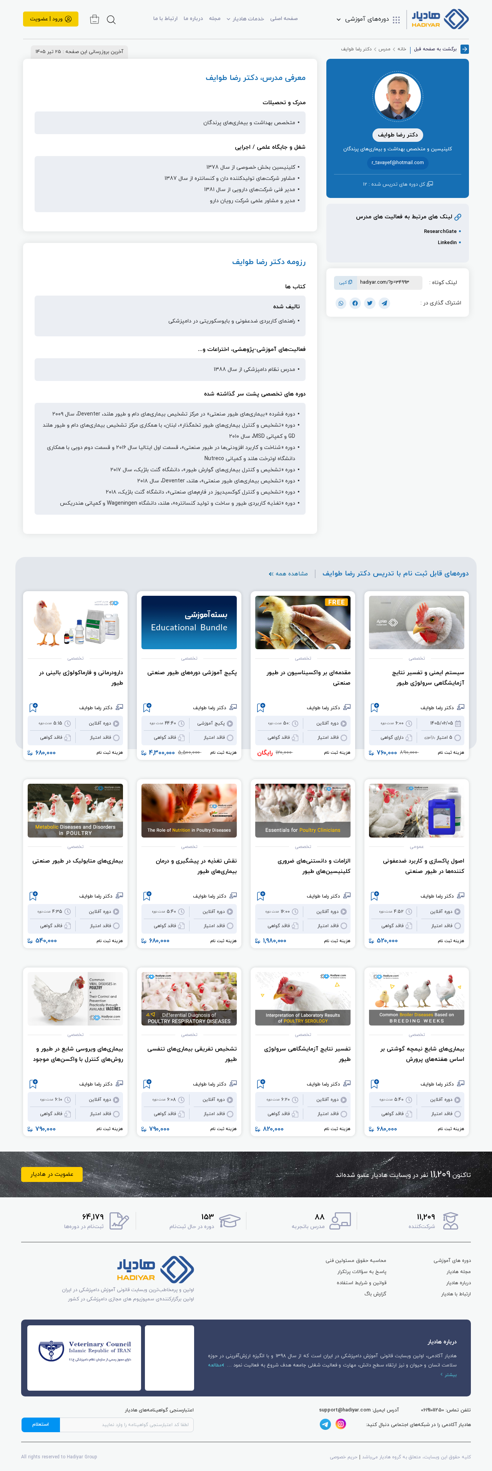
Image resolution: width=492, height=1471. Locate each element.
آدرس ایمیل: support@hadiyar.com (359, 1410)
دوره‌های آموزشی (367, 19)
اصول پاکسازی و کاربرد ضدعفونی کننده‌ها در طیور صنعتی (423, 866)
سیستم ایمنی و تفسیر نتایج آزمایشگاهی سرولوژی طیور (428, 678)
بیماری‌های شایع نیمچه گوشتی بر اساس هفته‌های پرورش (422, 1054)
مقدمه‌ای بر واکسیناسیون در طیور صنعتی (308, 678)
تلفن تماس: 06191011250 (446, 1410)
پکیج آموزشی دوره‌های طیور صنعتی (192, 673)
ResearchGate (440, 231)
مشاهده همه (292, 574)
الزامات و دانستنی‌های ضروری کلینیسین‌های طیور (314, 866)
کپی (343, 282)
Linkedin (447, 242)
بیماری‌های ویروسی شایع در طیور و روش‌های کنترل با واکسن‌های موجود (78, 1054)
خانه (401, 49)
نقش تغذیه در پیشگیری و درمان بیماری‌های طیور (196, 866)
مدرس (385, 49)
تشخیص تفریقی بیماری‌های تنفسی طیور (192, 1054)
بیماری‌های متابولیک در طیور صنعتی (77, 861)
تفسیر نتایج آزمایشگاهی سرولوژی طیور (307, 1054)
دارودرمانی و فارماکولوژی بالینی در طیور (81, 678)
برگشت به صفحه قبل (435, 49)
